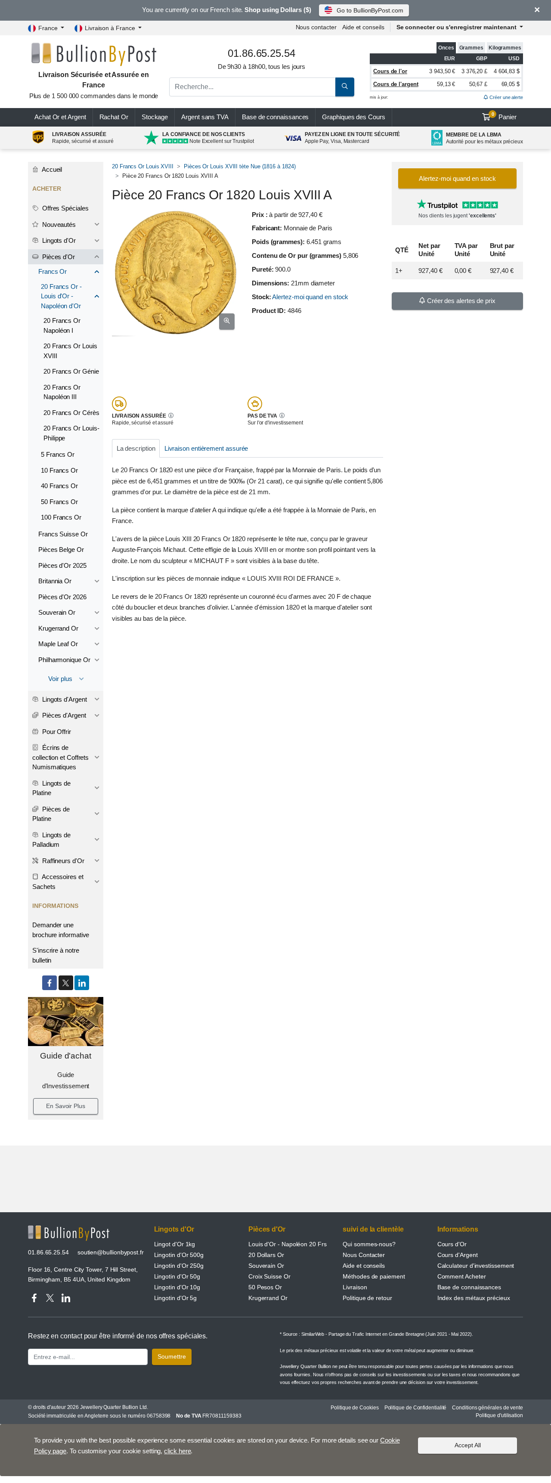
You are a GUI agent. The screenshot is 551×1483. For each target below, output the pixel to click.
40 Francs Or (59, 485)
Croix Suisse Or (269, 1276)
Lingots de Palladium (51, 839)
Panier (504, 116)
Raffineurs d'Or (62, 860)
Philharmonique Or (64, 659)
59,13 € (446, 84)
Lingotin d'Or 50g (177, 1276)
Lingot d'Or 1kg (174, 1244)
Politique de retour (367, 1297)
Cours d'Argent (457, 1254)
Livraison (355, 1287)
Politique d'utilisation (499, 1415)
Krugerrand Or (58, 628)
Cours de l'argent (395, 84)
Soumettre (172, 1356)
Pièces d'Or (57, 256)
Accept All (468, 1445)
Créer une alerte (505, 97)
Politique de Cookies (354, 1408)
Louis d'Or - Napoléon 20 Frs (287, 1244)
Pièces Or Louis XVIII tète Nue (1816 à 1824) (239, 166)
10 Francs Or (59, 470)
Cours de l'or (390, 71)
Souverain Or (56, 612)
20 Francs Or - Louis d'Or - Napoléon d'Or (61, 296)
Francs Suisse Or (63, 534)
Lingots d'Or (58, 240)
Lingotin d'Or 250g (179, 1265)
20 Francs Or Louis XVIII (142, 166)
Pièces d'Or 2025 (62, 565)
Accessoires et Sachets (58, 881)
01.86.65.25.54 (48, 1252)
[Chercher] (344, 86)
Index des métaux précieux (473, 1297)
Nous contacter (316, 27)
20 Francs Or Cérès (71, 412)
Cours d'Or (452, 1244)
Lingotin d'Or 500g (179, 1254)
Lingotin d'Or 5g (175, 1297)
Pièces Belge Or (61, 549)
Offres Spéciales (64, 208)
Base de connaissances (275, 117)
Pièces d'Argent (63, 715)
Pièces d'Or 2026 (62, 597)
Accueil (51, 169)
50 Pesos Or (265, 1287)
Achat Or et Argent (60, 117)
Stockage (155, 117)
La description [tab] (136, 448)
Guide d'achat (65, 1055)
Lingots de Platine (51, 788)
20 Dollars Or (266, 1254)
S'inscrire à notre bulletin (55, 955)
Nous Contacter (364, 1254)
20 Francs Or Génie (71, 371)
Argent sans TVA (205, 117)
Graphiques (353, 117)
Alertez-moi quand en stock (310, 296)
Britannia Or (54, 581)
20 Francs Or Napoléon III (61, 392)
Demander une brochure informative (60, 929)
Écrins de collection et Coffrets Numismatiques (60, 757)
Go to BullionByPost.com (370, 10)
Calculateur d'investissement (475, 1265)
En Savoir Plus (65, 1105)
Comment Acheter (461, 1276)
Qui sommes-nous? (369, 1244)
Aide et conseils (363, 27)
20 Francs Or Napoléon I (61, 325)
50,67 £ (478, 84)
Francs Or (52, 271)
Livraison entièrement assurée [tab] (206, 448)
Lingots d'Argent (63, 699)
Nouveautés (58, 224)
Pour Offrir (55, 731)
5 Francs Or (57, 454)
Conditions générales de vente (487, 1408)
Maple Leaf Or (58, 643)
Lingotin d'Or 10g (177, 1287)
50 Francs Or (59, 501)
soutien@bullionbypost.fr (110, 1252)
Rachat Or (113, 117)
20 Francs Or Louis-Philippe (71, 433)
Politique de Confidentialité (415, 1408)
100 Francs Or (61, 517)
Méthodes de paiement (374, 1276)
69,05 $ (510, 84)
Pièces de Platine (51, 814)
